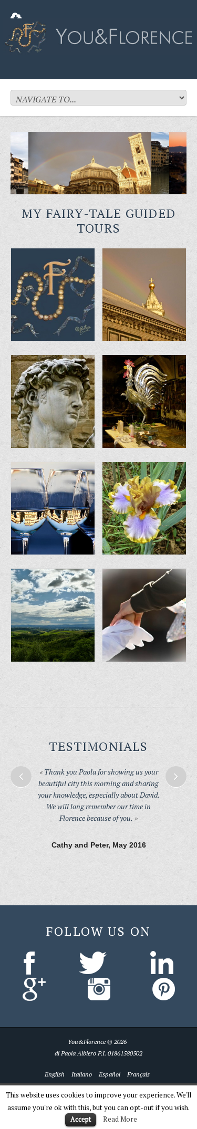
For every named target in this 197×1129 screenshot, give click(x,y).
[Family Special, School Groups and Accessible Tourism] (144, 615)
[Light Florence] (53, 508)
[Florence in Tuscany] (53, 615)
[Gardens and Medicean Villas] (144, 508)
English (55, 1057)
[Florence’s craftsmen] (144, 401)
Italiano (81, 1057)
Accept (80, 1119)
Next (175, 776)
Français (138, 1057)
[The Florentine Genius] (53, 401)
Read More (120, 1119)
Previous (21, 776)
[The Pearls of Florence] (53, 294)
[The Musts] (144, 294)
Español (109, 1057)
